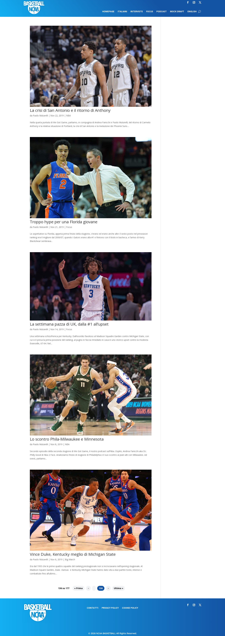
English (192, 11)
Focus (149, 11)
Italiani (122, 11)
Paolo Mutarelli (40, 115)
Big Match (70, 559)
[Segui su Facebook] (187, 2)
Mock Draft (177, 11)
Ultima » (118, 588)
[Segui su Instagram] (193, 2)
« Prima (78, 588)
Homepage (108, 11)
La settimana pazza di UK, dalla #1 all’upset (69, 324)
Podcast (161, 11)
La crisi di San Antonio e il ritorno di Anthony (70, 110)
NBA (68, 115)
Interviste (136, 11)
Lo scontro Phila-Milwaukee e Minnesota (67, 439)
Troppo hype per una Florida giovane (63, 221)
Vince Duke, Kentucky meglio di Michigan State (73, 554)
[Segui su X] (200, 2)
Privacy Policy (110, 608)
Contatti (92, 608)
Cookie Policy (130, 608)
